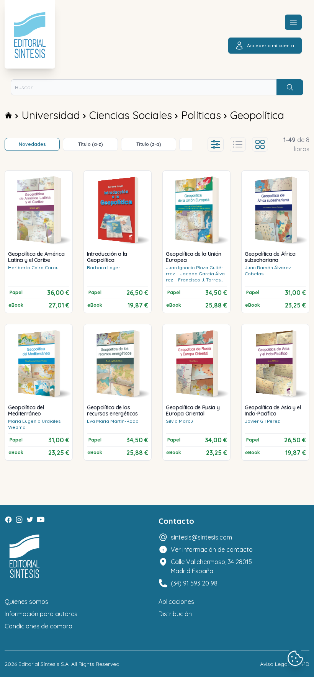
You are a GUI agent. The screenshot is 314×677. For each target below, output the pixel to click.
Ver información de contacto (212, 549)
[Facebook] (8, 519)
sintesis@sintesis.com (201, 537)
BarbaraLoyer (103, 267)
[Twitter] (30, 519)
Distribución (175, 614)
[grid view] (260, 144)
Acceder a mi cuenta (270, 45)
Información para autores (41, 614)
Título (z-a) (148, 144)
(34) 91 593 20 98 (194, 583)
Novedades (32, 144)
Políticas (201, 115)
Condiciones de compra (38, 626)
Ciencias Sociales (130, 115)
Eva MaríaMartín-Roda (113, 421)
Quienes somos (26, 601)
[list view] (238, 144)
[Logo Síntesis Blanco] (24, 557)
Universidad (50, 115)
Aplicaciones (176, 601)
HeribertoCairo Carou (33, 267)
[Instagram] (19, 519)
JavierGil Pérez (262, 421)
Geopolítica (257, 115)
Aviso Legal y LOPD (284, 664)
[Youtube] (40, 519)
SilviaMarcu (179, 421)
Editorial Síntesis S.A (43, 664)
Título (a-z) (90, 144)
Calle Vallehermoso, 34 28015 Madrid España (211, 566)
